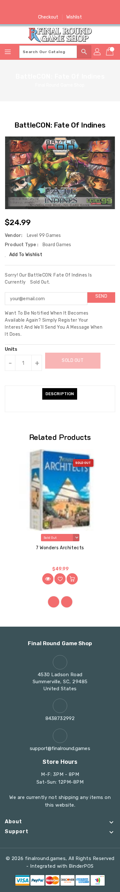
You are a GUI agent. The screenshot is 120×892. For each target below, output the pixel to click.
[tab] (59, 394)
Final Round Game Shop (59, 85)
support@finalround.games (60, 748)
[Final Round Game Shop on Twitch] (84, 7)
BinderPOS (81, 866)
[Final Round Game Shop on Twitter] (47, 7)
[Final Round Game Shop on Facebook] (35, 7)
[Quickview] (47, 578)
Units (11, 349)
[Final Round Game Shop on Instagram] (60, 7)
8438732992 (60, 718)
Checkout (48, 17)
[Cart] (110, 51)
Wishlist (74, 17)
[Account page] (97, 51)
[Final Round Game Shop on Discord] (72, 7)
